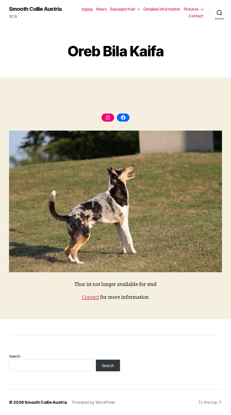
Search (14, 356)
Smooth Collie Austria (35, 9)
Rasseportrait (122, 9)
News (101, 9)
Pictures (191, 9)
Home (87, 9)
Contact (196, 16)
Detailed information (161, 9)
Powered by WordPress (93, 402)
